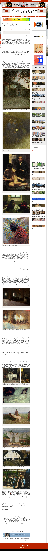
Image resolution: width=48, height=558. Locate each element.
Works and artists (9, 15)
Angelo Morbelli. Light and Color (9, 36)
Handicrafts (26, 16)
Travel (26, 15)
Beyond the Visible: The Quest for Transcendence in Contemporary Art (37, 196)
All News (6, 16)
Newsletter (23, 7)
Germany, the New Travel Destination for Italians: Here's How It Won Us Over (37, 190)
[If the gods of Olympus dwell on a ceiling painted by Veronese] (38, 89)
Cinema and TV (39, 16)
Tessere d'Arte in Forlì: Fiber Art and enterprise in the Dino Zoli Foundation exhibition (38, 136)
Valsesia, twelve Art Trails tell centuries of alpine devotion (38, 110)
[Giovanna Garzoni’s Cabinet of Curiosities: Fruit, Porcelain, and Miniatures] (38, 102)
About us (18, 7)
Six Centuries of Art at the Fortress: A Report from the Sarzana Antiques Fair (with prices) (38, 210)
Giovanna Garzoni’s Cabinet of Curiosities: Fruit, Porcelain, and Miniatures (38, 104)
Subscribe (38, 0)
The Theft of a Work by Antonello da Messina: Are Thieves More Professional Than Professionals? (38, 169)
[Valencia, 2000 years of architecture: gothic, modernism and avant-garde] (38, 121)
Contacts (27, 7)
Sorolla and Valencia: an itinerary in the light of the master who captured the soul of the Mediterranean (38, 142)
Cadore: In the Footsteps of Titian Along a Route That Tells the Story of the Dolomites (38, 98)
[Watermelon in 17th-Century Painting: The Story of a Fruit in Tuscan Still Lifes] (38, 83)
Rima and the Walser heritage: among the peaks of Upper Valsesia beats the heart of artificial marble (38, 117)
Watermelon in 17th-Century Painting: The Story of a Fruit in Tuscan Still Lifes (38, 86)
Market (35, 16)
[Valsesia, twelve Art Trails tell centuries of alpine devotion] (38, 108)
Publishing (31, 16)
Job (33, 15)
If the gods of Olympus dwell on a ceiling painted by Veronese (37, 92)
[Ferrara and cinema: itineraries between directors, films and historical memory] (38, 127)
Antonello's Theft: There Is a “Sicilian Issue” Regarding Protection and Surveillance (38, 223)
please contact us (6, 541)
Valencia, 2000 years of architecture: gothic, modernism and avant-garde (38, 123)
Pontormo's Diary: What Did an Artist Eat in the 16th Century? (38, 176)
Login (34, 0)
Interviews (17, 16)
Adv (30, 7)
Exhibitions (13, 16)
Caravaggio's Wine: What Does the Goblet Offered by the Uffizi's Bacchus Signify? (38, 73)
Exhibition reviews (16, 15)
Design (30, 15)
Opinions (22, 15)
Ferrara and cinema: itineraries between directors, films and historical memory (37, 130)
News (3, 15)
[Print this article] (26, 29)
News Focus (22, 16)
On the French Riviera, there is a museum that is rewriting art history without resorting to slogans (38, 80)
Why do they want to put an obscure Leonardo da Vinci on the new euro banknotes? (38, 162)
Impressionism (9, 493)
